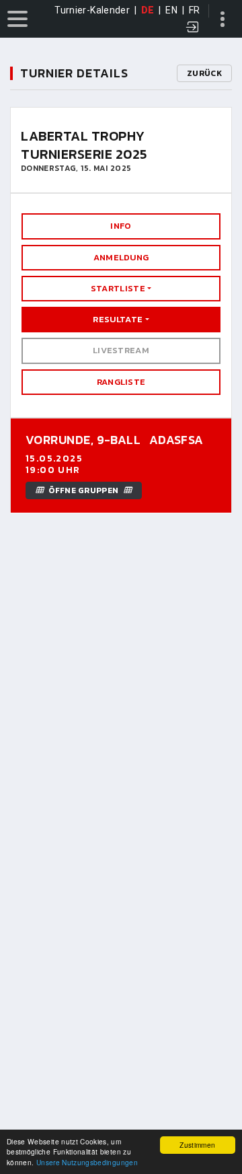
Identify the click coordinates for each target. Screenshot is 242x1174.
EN (171, 10)
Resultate (118, 319)
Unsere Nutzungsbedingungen (87, 1162)
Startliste (118, 288)
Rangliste (121, 381)
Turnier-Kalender (92, 10)
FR (194, 10)
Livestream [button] (121, 350)
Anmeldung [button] (121, 257)
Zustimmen (197, 1145)
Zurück (204, 73)
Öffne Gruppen (83, 490)
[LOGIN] (193, 28)
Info (120, 225)
